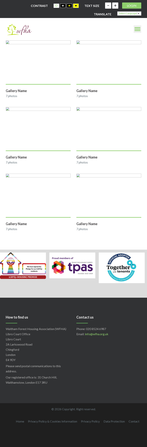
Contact (134, 421)
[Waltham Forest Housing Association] (19, 29)
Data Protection (114, 421)
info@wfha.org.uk (96, 334)
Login (131, 5)
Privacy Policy (90, 421)
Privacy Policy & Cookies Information (52, 421)
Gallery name (16, 91)
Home (20, 421)
